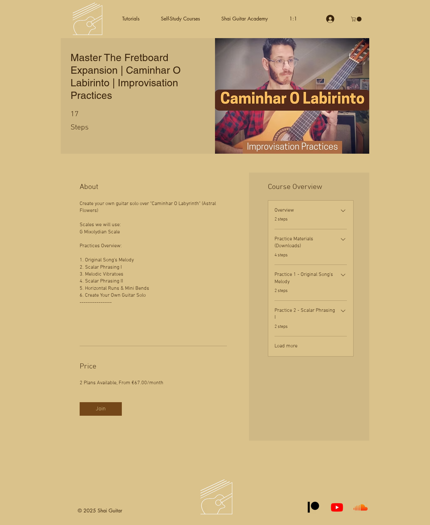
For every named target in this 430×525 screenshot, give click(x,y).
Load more (285, 346)
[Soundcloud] (361, 507)
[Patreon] (313, 507)
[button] (180, 19)
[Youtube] (337, 507)
